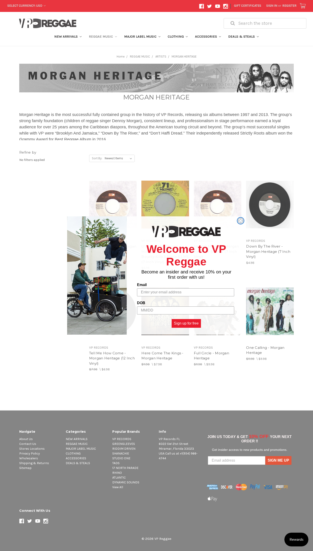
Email (142, 285)
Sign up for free (186, 323)
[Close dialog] (240, 220)
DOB (141, 303)
